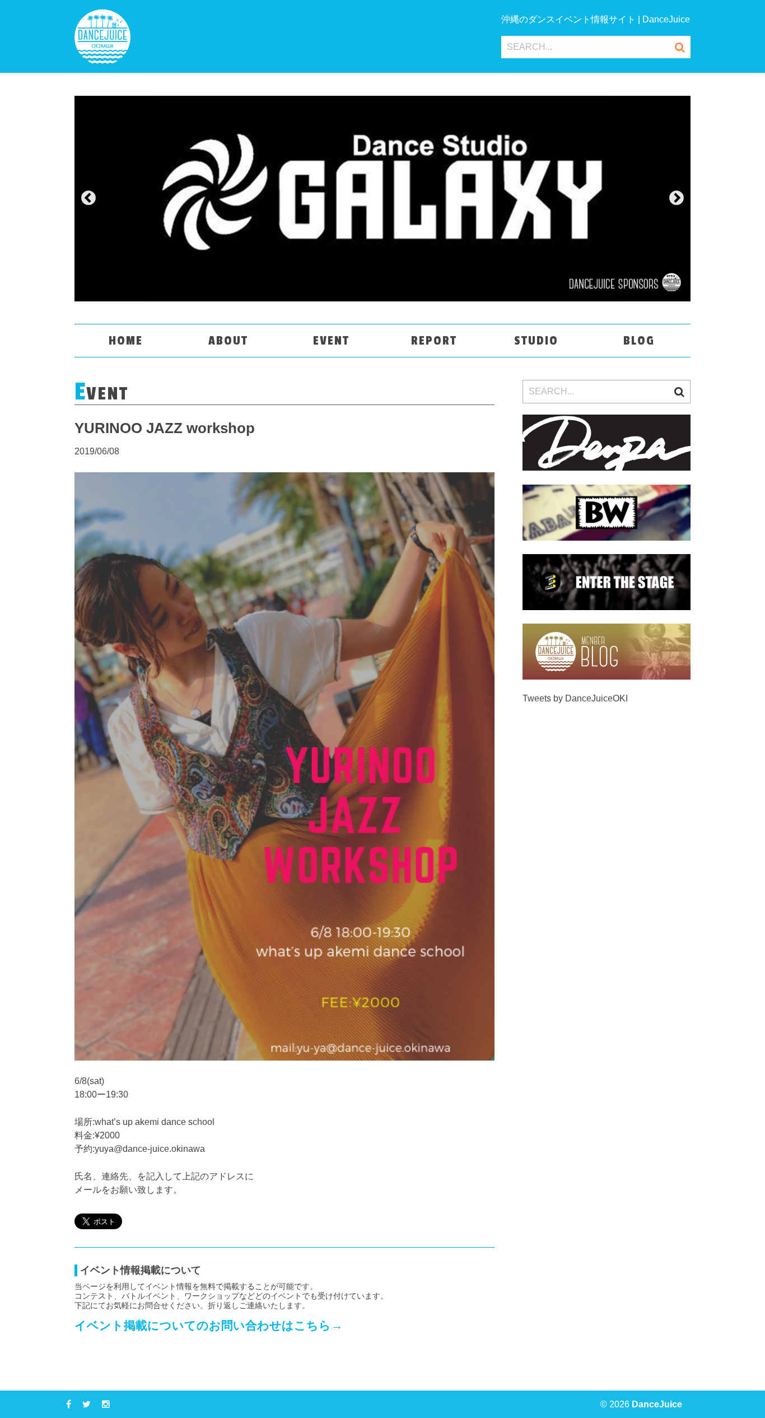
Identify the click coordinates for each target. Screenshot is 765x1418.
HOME (126, 340)
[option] (382, 198)
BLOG (639, 340)
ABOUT (228, 340)
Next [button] (676, 198)
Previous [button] (88, 198)
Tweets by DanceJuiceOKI (575, 698)
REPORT (434, 340)
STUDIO (536, 340)
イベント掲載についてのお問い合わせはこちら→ (208, 1325)
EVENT (331, 340)
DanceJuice (657, 1404)
